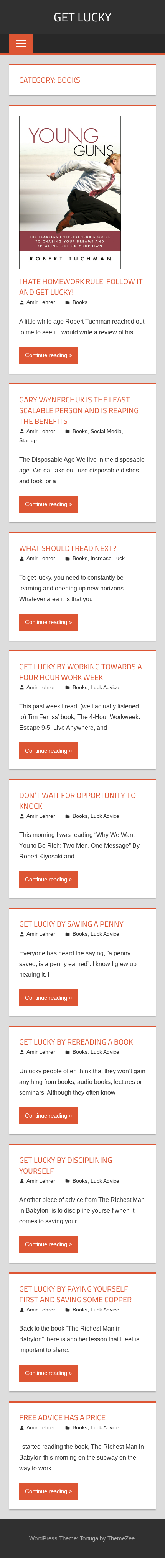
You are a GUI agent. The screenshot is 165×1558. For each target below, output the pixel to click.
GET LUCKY (82, 17)
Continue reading (46, 355)
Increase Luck (108, 558)
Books (80, 302)
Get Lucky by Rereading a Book (76, 1042)
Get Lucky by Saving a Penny (71, 924)
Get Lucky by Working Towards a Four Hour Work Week (80, 671)
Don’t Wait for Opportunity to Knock (77, 800)
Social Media (106, 431)
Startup (28, 440)
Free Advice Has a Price (62, 1417)
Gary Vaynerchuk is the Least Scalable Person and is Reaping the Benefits (79, 410)
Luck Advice (105, 687)
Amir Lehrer (40, 302)
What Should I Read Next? (67, 548)
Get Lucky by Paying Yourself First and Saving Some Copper (75, 1294)
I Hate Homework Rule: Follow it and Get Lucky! (81, 286)
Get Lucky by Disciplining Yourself (65, 1165)
